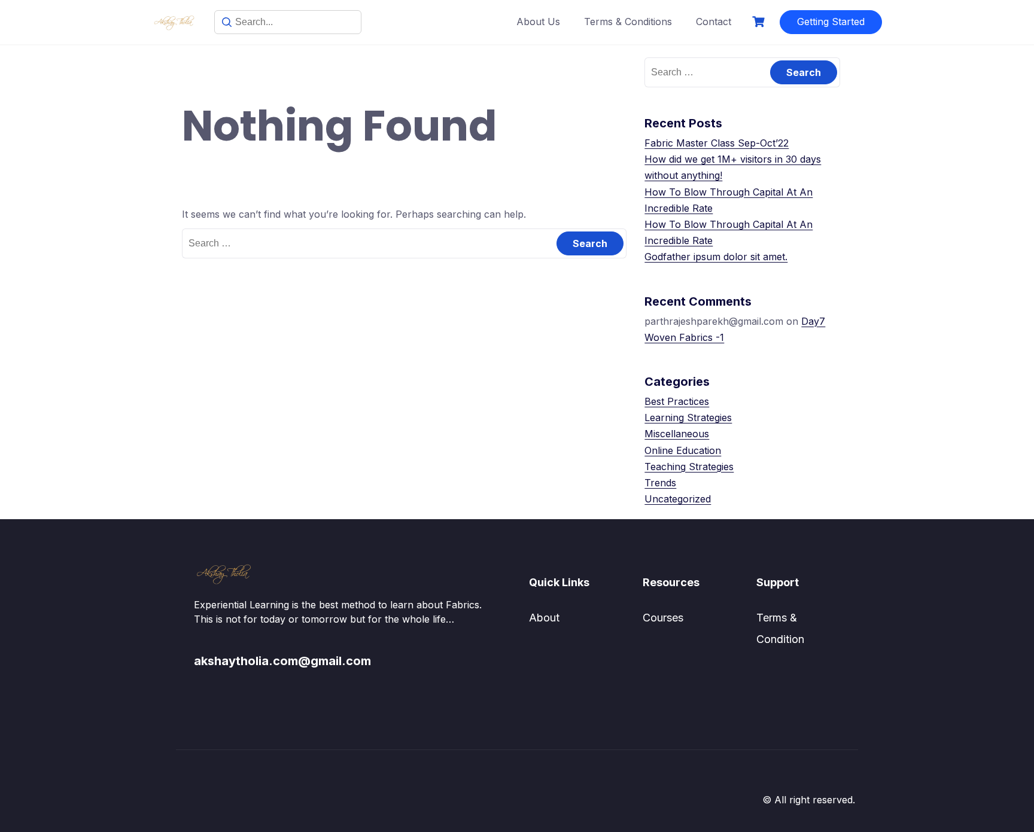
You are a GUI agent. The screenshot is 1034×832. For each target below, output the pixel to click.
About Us (538, 22)
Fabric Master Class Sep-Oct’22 (716, 143)
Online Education (682, 450)
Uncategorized (677, 499)
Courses (663, 617)
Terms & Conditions (628, 22)
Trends (660, 483)
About (544, 617)
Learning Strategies (688, 417)
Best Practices (676, 401)
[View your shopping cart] (760, 22)
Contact (713, 22)
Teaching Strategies (689, 467)
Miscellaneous (676, 434)
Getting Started (831, 22)
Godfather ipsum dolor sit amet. (715, 257)
